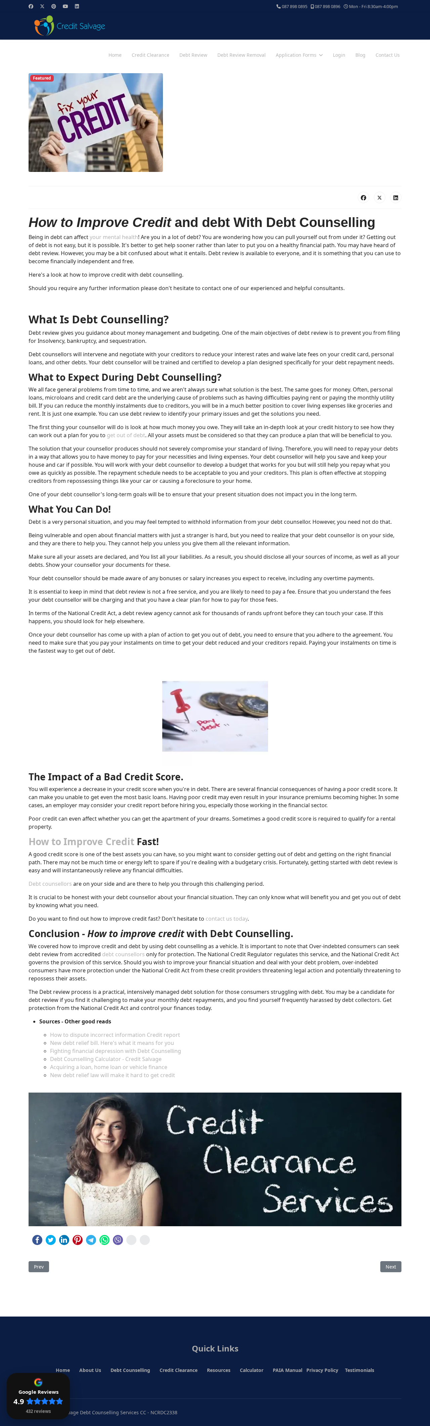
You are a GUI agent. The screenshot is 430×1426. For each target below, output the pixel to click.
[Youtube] (65, 6)
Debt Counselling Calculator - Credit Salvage (106, 1059)
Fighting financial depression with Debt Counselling (115, 1051)
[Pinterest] (53, 6)
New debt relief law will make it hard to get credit (112, 1075)
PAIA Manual (287, 1370)
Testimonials (359, 1370)
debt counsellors (123, 954)
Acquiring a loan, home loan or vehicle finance (108, 1067)
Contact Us (388, 55)
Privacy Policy (322, 1370)
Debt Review (193, 55)
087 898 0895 (294, 6)
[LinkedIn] (395, 197)
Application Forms (296, 55)
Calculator (251, 1370)
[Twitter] (42, 6)
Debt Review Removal (241, 55)
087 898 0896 (327, 6)
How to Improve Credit (81, 841)
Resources (218, 1370)
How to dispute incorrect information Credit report (115, 1035)
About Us (90, 1370)
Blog (360, 55)
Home (115, 55)
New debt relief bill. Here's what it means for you (112, 1043)
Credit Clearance (150, 55)
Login (339, 55)
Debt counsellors (50, 883)
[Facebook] (31, 6)
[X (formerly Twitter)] (379, 197)
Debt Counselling (130, 1370)
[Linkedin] (77, 6)
